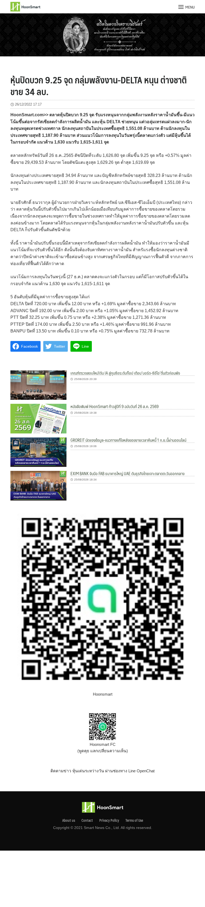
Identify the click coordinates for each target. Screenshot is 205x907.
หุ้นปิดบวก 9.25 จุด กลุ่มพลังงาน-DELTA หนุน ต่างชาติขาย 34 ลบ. (98, 85)
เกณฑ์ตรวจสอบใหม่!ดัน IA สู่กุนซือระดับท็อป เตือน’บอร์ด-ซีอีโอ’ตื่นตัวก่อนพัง (125, 373)
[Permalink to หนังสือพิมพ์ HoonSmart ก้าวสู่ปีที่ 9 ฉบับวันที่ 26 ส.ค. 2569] (38, 418)
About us (68, 820)
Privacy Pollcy (109, 820)
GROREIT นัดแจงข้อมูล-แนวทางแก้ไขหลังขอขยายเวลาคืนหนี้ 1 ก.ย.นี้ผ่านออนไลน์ (128, 440)
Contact (87, 820)
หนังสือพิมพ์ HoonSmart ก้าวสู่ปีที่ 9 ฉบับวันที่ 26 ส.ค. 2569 (114, 406)
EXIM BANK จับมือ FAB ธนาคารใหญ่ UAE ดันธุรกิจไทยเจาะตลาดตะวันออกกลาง (127, 473)
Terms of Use (134, 820)
